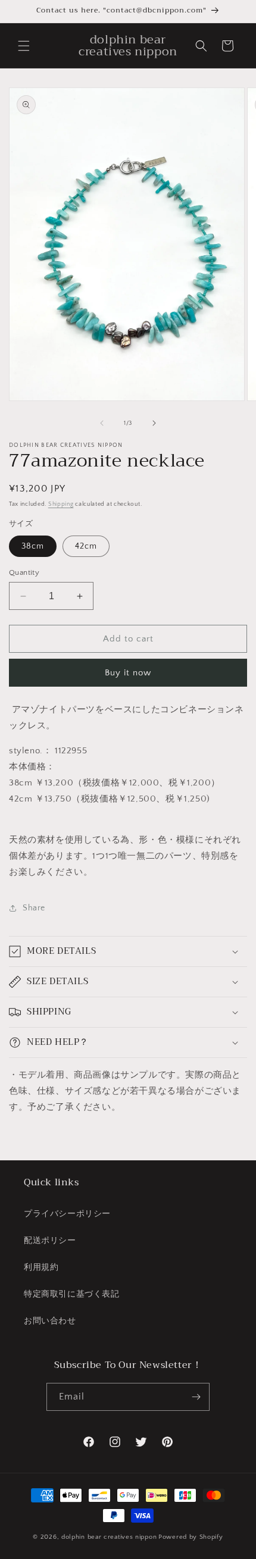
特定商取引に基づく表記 (72, 1294)
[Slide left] (102, 423)
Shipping (61, 504)
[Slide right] (154, 423)
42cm (86, 546)
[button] (24, 46)
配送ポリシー (50, 1240)
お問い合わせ (50, 1321)
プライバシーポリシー (67, 1214)
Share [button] (34, 908)
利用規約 (41, 1267)
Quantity (24, 572)
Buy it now (128, 673)
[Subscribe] (196, 1397)
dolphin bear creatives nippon (109, 1537)
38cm (32, 546)
